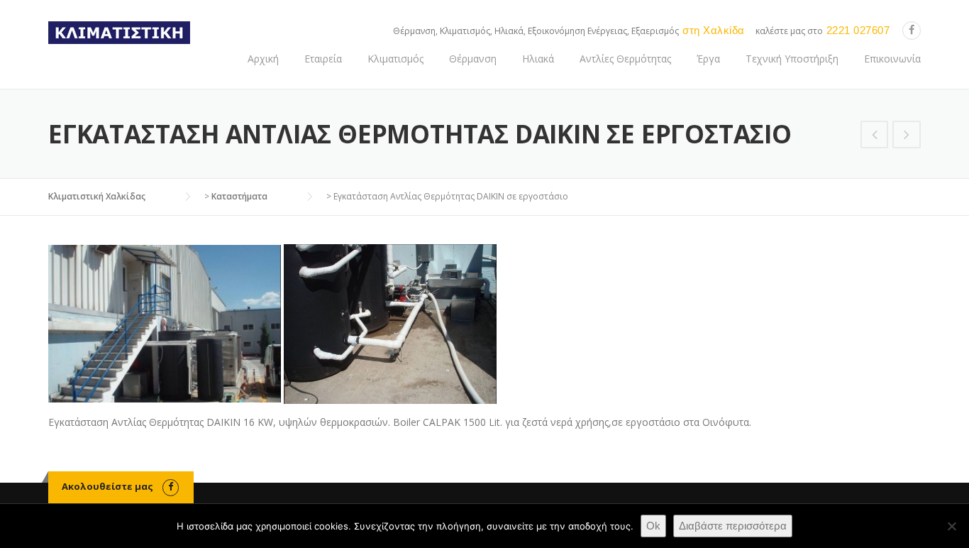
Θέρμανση (473, 58)
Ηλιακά (538, 58)
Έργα (708, 58)
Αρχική (263, 58)
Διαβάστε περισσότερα (733, 526)
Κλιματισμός (395, 58)
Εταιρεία (323, 58)
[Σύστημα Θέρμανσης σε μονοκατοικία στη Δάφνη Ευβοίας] (906, 136)
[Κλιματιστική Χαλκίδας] (119, 31)
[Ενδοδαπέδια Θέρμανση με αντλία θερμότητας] (874, 136)
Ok (653, 526)
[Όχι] (951, 526)
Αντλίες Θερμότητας (625, 58)
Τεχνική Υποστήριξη (792, 58)
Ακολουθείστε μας (107, 486)
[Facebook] (911, 30)
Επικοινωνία (892, 58)
